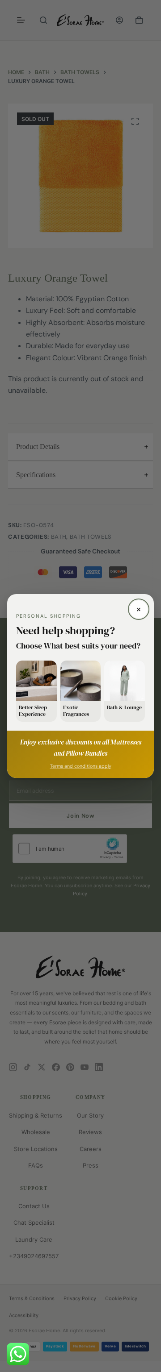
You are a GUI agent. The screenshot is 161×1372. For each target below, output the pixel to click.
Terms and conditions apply (80, 766)
